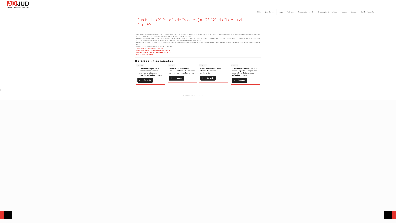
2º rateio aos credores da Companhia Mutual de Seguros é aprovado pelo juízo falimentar (182, 71)
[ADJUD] (18, 4)
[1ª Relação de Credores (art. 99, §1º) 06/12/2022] (6, 215)
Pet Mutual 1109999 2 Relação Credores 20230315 (153, 51)
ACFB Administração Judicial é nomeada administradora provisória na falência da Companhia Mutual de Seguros (149, 72)
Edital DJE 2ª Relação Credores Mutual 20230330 (153, 53)
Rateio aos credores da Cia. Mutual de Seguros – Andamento (211, 71)
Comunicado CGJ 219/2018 (145, 55)
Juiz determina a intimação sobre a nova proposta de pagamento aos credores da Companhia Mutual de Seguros (245, 72)
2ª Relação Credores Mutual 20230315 (149, 49)
